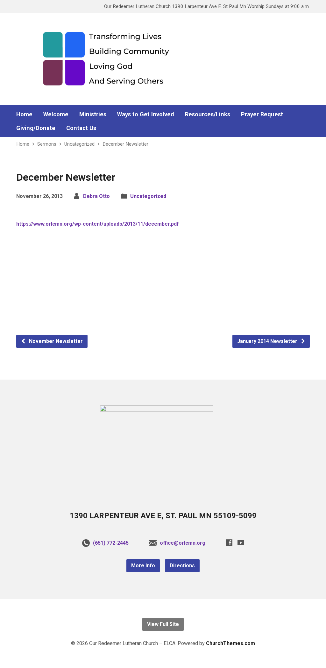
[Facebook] (229, 542)
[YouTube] (240, 542)
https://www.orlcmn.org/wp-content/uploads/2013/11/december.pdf (97, 224)
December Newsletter (125, 144)
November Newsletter (55, 341)
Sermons (46, 144)
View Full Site (163, 624)
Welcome (55, 114)
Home (24, 114)
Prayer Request (262, 114)
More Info (143, 566)
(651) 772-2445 (111, 543)
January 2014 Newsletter (268, 341)
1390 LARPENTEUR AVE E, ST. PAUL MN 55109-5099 (163, 515)
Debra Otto (96, 196)
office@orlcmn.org (182, 543)
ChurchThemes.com (230, 643)
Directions (182, 566)
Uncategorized (79, 144)
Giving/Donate (35, 128)
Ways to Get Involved (145, 114)
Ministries (92, 114)
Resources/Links (207, 114)
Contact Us (81, 128)
